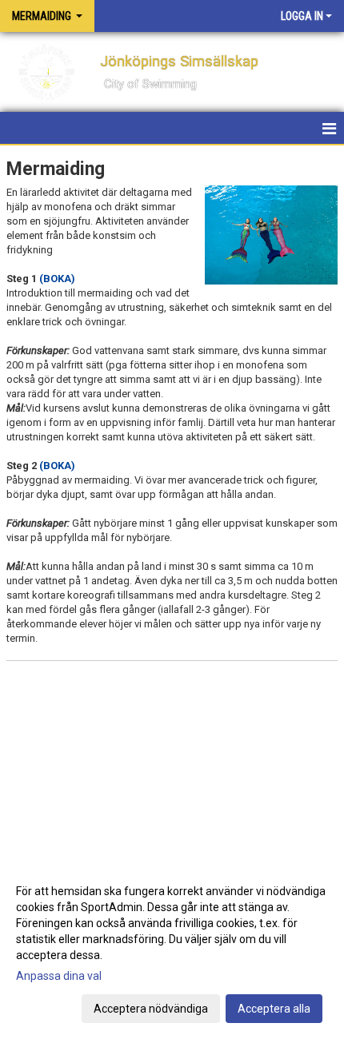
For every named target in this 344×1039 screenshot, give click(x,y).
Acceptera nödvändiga (151, 1008)
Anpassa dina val (59, 975)
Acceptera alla (274, 1008)
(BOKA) (57, 279)
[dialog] (172, 949)
